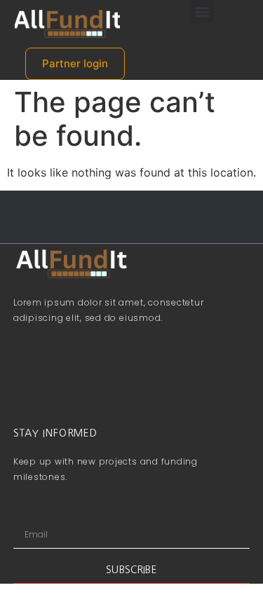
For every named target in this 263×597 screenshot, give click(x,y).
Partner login (74, 63)
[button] (202, 11)
